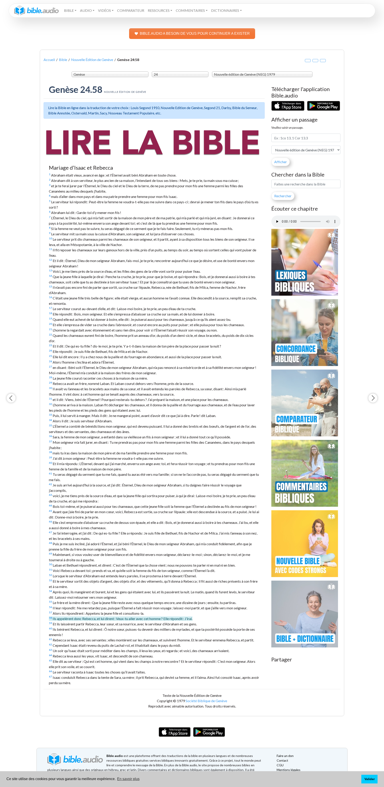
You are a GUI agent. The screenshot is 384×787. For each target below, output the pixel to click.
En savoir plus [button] (128, 779)
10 (50, 238)
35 (50, 425)
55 (50, 601)
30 (50, 388)
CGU (280, 765)
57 (50, 612)
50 (50, 564)
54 (50, 591)
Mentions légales (288, 770)
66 (50, 671)
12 (50, 259)
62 (50, 644)
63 (50, 649)
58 (50, 617)
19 (50, 318)
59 (50, 623)
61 (50, 639)
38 (50, 452)
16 (50, 297)
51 (50, 569)
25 (50, 356)
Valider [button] (369, 779)
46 (50, 521)
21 (50, 329)
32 (50, 404)
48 (50, 543)
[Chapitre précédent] (11, 398)
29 (50, 382)
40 (50, 462)
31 (50, 398)
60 (50, 628)
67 (50, 676)
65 (50, 660)
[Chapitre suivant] (372, 398)
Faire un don (285, 756)
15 (50, 286)
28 (50, 377)
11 (50, 249)
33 (50, 414)
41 (50, 473)
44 (50, 505)
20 (50, 323)
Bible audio (114, 756)
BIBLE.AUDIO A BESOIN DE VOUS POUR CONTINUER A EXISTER (195, 33)
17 (50, 307)
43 (50, 494)
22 (50, 334)
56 (50, 607)
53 (50, 580)
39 (50, 457)
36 (50, 436)
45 (50, 510)
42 (50, 484)
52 (50, 575)
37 (50, 441)
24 (50, 350)
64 (50, 655)
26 (50, 361)
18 (50, 313)
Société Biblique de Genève (206, 701)
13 (50, 270)
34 (50, 420)
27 (50, 366)
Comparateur (130, 10)
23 (50, 345)
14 (50, 275)
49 (50, 553)
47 (50, 532)
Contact (282, 760)
